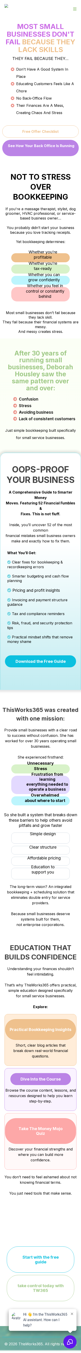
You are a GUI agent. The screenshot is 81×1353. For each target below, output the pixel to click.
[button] (74, 9)
